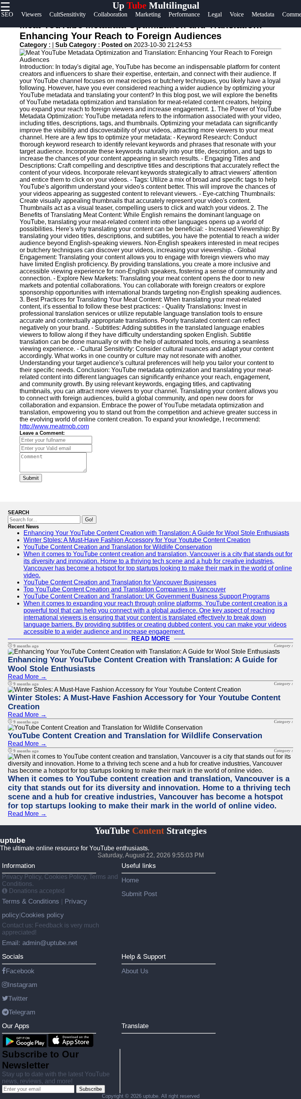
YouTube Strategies (150, 831)
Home (130, 880)
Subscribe (90, 1089)
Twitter (18, 998)
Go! (89, 519)
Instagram (22, 985)
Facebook (20, 971)
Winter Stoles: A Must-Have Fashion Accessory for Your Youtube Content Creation (137, 540)
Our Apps (15, 1026)
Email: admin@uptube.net (39, 943)
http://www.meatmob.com (54, 426)
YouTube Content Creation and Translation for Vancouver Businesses (120, 582)
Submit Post (139, 894)
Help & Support (143, 956)
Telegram (22, 1012)
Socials (13, 956)
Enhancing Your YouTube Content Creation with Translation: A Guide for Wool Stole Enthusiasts (156, 533)
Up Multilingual (155, 5)
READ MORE (150, 638)
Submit (31, 478)
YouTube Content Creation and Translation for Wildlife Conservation (118, 547)
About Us (135, 971)
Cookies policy (42, 915)
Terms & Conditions (31, 901)
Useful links (138, 865)
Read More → (27, 676)
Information (18, 865)
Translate (135, 1026)
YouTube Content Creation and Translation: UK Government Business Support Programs (147, 596)
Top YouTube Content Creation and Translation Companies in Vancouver (125, 589)
